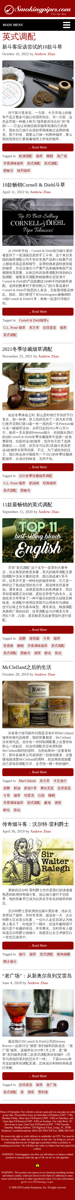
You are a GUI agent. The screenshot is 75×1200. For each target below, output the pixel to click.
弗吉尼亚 (47, 788)
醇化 (48, 653)
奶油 (17, 788)
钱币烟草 (23, 170)
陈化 (58, 653)
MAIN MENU (13, 25)
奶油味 (34, 483)
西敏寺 (8, 170)
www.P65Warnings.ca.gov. (40, 1181)
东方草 (34, 327)
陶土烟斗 (10, 961)
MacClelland (27, 781)
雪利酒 (43, 1092)
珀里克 (29, 795)
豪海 (47, 802)
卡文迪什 (60, 781)
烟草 (39, 156)
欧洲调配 (25, 156)
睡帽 (49, 156)
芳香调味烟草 (13, 163)
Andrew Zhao (44, 54)
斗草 (46, 638)
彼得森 (34, 638)
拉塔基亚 (49, 327)
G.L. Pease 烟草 (14, 327)
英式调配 (33, 163)
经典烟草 (49, 483)
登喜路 (8, 645)
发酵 (22, 638)
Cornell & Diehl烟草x (34, 320)
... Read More (38, 147)
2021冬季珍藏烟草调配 (35, 476)
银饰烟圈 (63, 954)
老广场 (62, 156)
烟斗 (22, 954)
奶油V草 (30, 788)
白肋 (41, 795)
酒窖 (37, 653)
